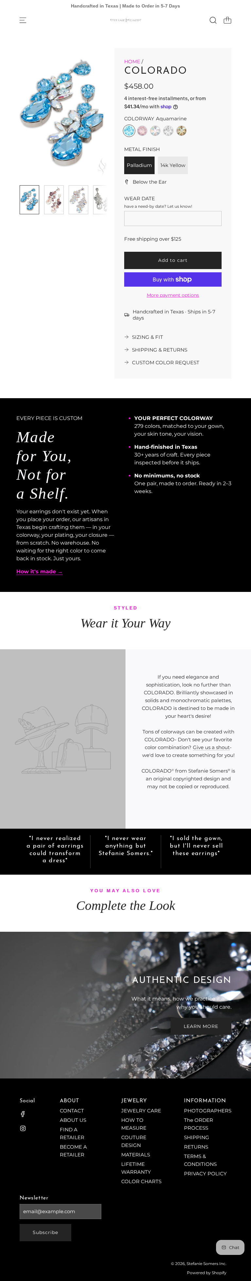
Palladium (139, 165)
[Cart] (227, 20)
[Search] (213, 20)
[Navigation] (23, 20)
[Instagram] (23, 1128)
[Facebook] (23, 1114)
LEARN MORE (201, 1026)
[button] (35, 114)
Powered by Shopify (206, 1272)
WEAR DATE (139, 198)
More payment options (173, 295)
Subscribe (45, 1232)
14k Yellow (172, 165)
